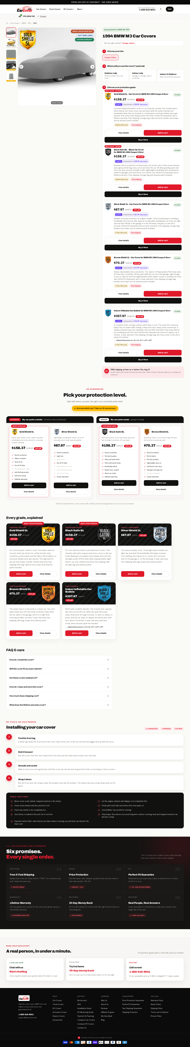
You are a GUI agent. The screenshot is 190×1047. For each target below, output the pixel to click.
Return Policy (156, 1004)
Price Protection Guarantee (133, 1000)
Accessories (57, 1020)
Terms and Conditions (159, 1012)
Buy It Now (143, 140)
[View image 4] (11, 66)
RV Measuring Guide (85, 1012)
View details (123, 133)
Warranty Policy (157, 1000)
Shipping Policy (156, 1008)
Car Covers (41, 9)
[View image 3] (11, 55)
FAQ (79, 1004)
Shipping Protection (130, 1012)
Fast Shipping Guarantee (132, 1008)
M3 (29, 23)
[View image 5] (11, 77)
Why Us (104, 1000)
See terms (143, 104)
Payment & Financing (85, 1016)
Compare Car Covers (86, 1020)
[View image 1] (11, 32)
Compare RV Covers (85, 1024)
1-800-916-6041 (26, 1014)
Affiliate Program (107, 1012)
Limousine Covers (60, 1012)
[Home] (7, 23)
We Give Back (106, 1016)
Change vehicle (128, 43)
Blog (102, 1020)
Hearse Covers (59, 1016)
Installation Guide (84, 1008)
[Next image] (92, 67)
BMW (24, 23)
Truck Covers (54, 9)
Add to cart (163, 133)
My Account (82, 1000)
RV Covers (69, 9)
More (80, 9)
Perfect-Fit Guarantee (131, 1004)
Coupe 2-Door (110, 57)
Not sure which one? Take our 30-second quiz (96, 408)
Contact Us (81, 1028)
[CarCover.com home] (24, 9)
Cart (170, 9)
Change (43, 16)
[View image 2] (11, 43)
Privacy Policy (156, 1016)
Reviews (104, 1008)
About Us (104, 1004)
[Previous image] (21, 67)
